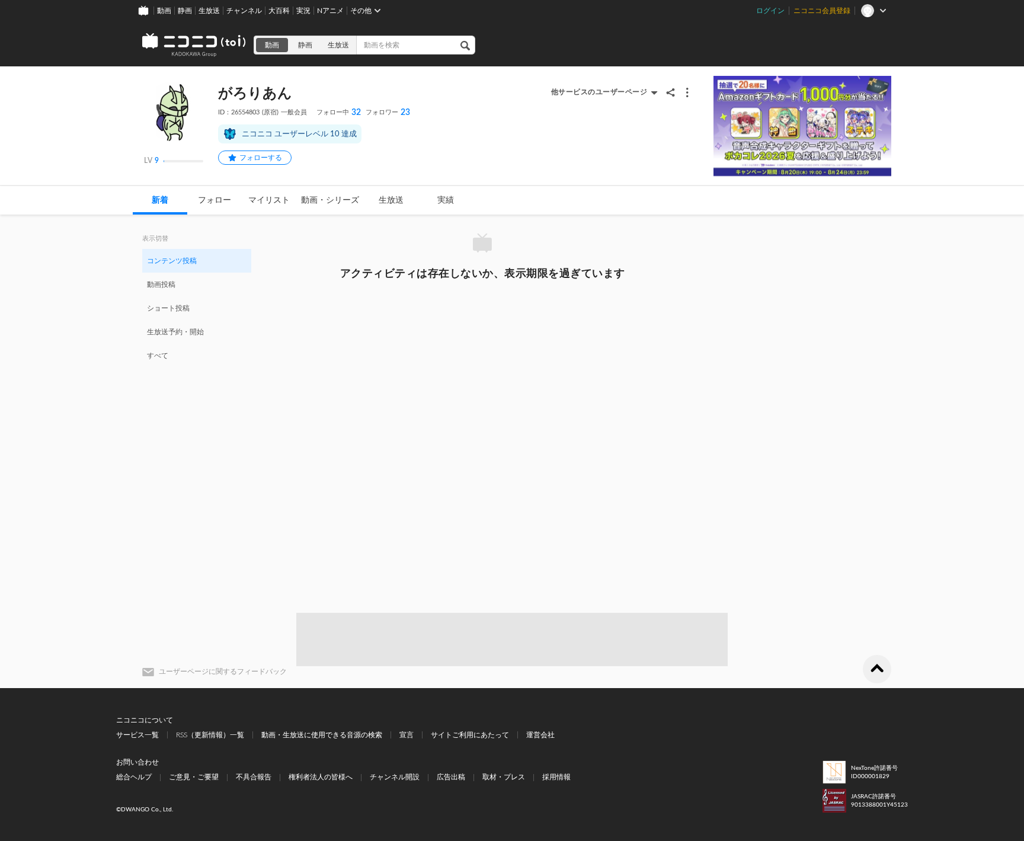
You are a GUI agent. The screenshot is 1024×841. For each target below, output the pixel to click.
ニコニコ (194, 45)
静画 (185, 10)
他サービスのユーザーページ (599, 91)
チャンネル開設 (395, 777)
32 (338, 112)
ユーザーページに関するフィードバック (223, 671)
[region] (196, 308)
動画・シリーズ (330, 200)
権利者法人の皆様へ (321, 777)
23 (388, 112)
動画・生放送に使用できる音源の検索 (321, 734)
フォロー (214, 200)
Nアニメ (330, 10)
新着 (160, 200)
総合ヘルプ (134, 777)
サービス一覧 (137, 734)
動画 (164, 10)
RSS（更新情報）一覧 (210, 734)
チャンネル (244, 10)
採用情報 (556, 777)
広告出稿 (451, 777)
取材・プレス (503, 777)
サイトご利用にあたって (470, 734)
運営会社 (540, 734)
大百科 (279, 10)
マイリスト (269, 200)
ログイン (770, 10)
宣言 (406, 734)
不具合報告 (253, 777)
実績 (445, 200)
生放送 (209, 10)
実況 (303, 10)
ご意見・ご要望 (194, 777)
